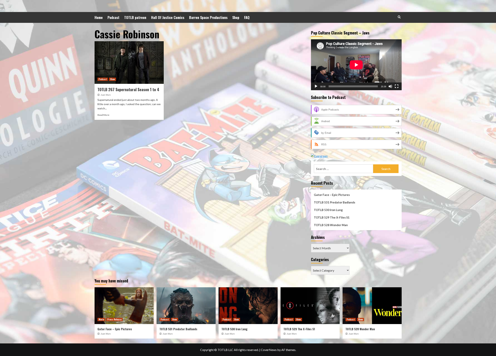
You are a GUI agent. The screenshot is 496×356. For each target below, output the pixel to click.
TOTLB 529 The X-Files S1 (332, 217)
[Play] (316, 86)
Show (112, 79)
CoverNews (269, 350)
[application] (356, 64)
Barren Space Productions (208, 17)
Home (99, 17)
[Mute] (390, 86)
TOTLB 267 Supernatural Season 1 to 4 (128, 89)
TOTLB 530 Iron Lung (328, 210)
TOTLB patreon (135, 17)
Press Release (114, 319)
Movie (101, 319)
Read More (103, 114)
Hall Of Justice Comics (167, 17)
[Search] (399, 17)
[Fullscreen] (397, 86)
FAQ (247, 17)
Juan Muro (106, 95)
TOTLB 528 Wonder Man (331, 225)
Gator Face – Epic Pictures (332, 194)
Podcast (113, 17)
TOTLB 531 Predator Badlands (334, 202)
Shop (235, 17)
